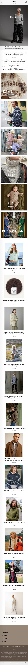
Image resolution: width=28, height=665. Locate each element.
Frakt (4, 646)
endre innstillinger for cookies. (6, 657)
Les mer (23, 656)
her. (18, 65)
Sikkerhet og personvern (20, 646)
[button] (26, 25)
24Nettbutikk (16, 659)
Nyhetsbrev (14, 649)
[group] (14, 25)
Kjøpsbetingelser (10, 646)
